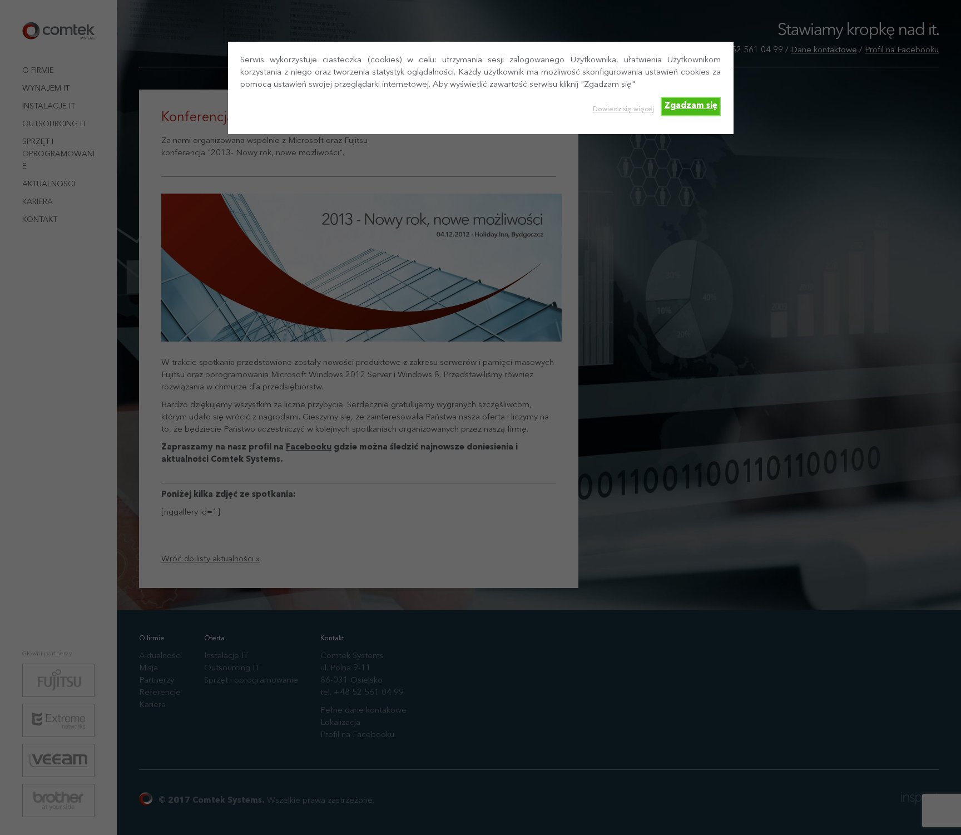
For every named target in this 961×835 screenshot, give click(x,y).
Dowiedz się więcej (623, 109)
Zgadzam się (691, 106)
